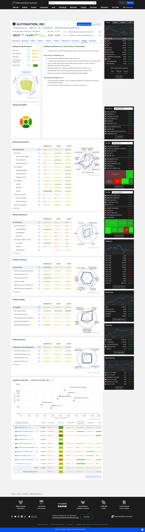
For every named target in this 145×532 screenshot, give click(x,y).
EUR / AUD (108, 274)
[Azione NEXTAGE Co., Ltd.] (30, 464)
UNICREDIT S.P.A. (112, 123)
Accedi (122, 3)
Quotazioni (25, 41)
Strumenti (104, 7)
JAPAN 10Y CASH (112, 379)
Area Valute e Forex (119, 287)
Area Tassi (119, 387)
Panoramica (16, 41)
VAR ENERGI (110, 217)
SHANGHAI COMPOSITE (113, 56)
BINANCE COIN (111, 346)
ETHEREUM (110, 342)
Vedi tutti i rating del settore (93, 476)
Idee (53, 7)
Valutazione (66, 41)
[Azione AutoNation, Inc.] (29, 427)
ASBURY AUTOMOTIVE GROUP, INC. (26, 451)
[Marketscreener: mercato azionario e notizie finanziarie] (24, 2)
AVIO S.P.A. (110, 153)
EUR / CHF (108, 260)
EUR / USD (108, 256)
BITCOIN (109, 340)
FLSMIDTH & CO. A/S (112, 202)
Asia (130, 22)
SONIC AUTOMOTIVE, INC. (24, 455)
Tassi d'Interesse (110, 358)
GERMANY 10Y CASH (113, 377)
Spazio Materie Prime (119, 319)
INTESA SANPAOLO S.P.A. (114, 127)
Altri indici (119, 77)
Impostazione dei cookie (57, 524)
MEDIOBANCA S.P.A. (112, 159)
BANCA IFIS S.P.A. (112, 151)
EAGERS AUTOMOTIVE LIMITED (26, 447)
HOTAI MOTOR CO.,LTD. (23, 439)
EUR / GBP (108, 258)
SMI (108, 45)
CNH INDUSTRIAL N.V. (113, 146)
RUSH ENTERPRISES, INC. (24, 443)
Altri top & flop (119, 186)
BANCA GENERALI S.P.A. (114, 163)
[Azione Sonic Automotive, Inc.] (33, 456)
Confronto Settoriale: (21, 380)
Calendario (44, 7)
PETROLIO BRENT (110, 311)
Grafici (33, 41)
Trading (83, 7)
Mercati (15, 7)
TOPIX (108, 59)
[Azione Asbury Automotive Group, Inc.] (37, 452)
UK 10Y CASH (111, 384)
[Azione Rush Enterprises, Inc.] (34, 444)
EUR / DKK (108, 269)
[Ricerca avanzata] (94, 2)
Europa (115, 22)
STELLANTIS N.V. (111, 112)
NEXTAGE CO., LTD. (22, 463)
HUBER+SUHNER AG (113, 208)
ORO (106, 307)
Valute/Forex (108, 241)
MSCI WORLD (111, 63)
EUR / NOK (108, 267)
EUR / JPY (108, 283)
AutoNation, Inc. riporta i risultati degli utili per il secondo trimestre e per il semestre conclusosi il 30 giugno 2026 (82, 35)
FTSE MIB (109, 38)
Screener (93, 7)
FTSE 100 (109, 47)
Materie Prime (109, 292)
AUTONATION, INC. (22, 427)
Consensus (75, 41)
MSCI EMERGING (112, 61)
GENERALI (110, 121)
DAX (108, 41)
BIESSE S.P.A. (111, 155)
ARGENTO (108, 314)
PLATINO (107, 316)
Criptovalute (108, 325)
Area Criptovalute (119, 352)
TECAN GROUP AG (112, 213)
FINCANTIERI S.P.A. (112, 119)
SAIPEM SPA (110, 129)
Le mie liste (119, 136)
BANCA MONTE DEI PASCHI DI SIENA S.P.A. (117, 131)
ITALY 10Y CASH (111, 372)
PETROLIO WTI (109, 309)
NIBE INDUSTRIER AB (113, 198)
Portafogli (62, 7)
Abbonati (130, 3)
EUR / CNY (108, 276)
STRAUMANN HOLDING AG (114, 215)
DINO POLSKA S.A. (112, 200)
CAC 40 (109, 43)
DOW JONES (110, 52)
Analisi (33, 7)
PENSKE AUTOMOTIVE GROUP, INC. (26, 431)
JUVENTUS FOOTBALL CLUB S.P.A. (117, 148)
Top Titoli (115, 7)
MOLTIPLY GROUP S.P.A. (114, 168)
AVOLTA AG (110, 210)
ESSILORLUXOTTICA (113, 116)
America (123, 22)
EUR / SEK (108, 265)
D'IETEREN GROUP (22, 435)
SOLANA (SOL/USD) (112, 344)
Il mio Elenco (108, 108)
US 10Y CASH (111, 375)
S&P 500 (109, 50)
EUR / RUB (108, 262)
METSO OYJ (110, 204)
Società (48, 41)
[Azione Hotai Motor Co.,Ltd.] (32, 440)
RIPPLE (109, 349)
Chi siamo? (70, 524)
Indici (108, 22)
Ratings (84, 41)
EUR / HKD (108, 278)
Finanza (56, 41)
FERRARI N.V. (111, 114)
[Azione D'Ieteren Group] (30, 436)
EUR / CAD (108, 272)
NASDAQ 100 (110, 54)
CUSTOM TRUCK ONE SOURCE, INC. (26, 459)
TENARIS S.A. (111, 166)
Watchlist (73, 7)
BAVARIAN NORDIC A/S (113, 195)
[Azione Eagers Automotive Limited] (36, 448)
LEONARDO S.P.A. (112, 133)
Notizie (24, 7)
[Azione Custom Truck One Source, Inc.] (37, 460)
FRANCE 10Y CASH (112, 382)
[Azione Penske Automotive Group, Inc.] (37, 431)
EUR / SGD (108, 281)
